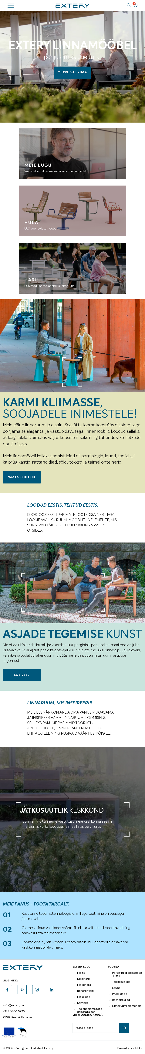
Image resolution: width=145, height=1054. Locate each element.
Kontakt (82, 1002)
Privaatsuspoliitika (129, 1048)
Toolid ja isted (121, 981)
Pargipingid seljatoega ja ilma (127, 974)
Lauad (116, 987)
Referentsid (85, 990)
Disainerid (83, 978)
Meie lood (83, 996)
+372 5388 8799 (14, 1011)
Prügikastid (119, 993)
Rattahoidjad (121, 999)
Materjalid (84, 984)
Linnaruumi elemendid (126, 1005)
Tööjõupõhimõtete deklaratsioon (89, 1010)
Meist (81, 972)
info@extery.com (14, 1005)
